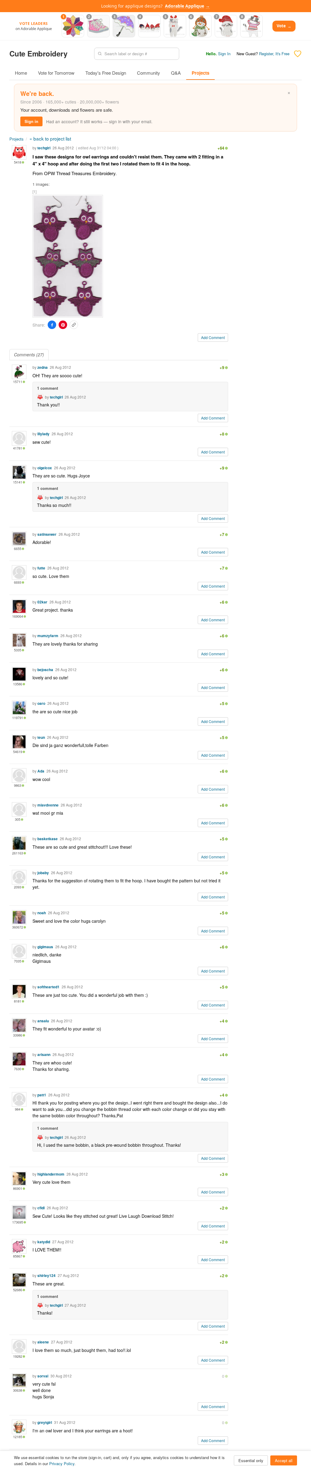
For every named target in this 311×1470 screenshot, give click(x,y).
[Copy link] (74, 325)
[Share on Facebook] (52, 325)
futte (41, 568)
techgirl (43, 148)
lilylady (43, 433)
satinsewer (46, 534)
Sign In (224, 53)
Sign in (31, 121)
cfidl (41, 1207)
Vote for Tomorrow (56, 73)
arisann (43, 1054)
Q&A (176, 73)
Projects (200, 73)
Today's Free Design (105, 73)
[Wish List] (298, 54)
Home (21, 73)
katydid (43, 1241)
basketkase (47, 838)
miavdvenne (48, 805)
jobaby (43, 872)
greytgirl (44, 1422)
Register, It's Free (274, 53)
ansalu (43, 1021)
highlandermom (50, 1174)
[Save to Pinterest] (63, 325)
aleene (43, 1342)
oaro (41, 703)
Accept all (283, 1460)
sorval (42, 1376)
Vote (284, 26)
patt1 (41, 1095)
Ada (40, 771)
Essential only (250, 1460)
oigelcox (44, 467)
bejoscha (45, 669)
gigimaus (45, 946)
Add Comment (213, 337)
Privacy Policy (61, 1463)
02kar (42, 602)
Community (148, 73)
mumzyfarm (47, 635)
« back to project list (50, 138)
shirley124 (46, 1275)
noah (41, 912)
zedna (42, 367)
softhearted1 (48, 987)
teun (41, 737)
